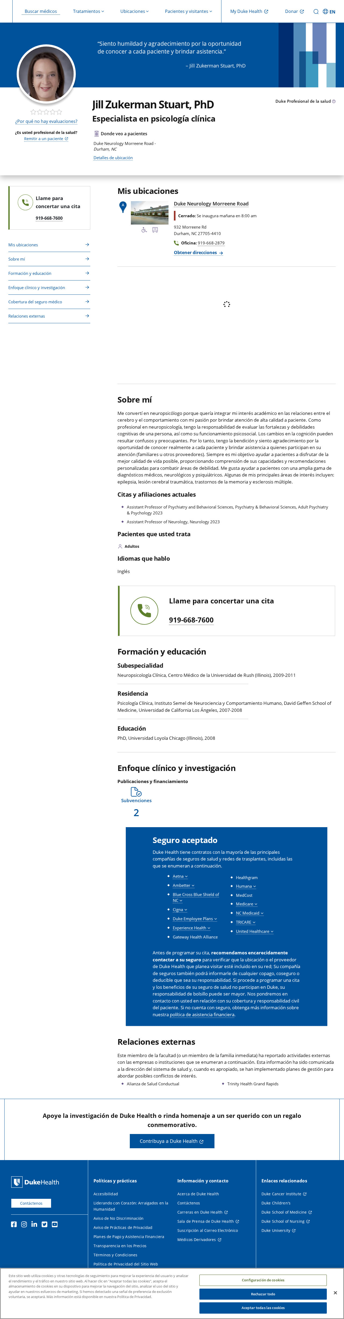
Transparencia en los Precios (120, 1245)
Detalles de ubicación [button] (113, 157)
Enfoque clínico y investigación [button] (36, 287)
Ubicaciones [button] (132, 11)
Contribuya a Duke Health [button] (169, 1141)
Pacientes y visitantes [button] (186, 11)
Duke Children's (276, 1203)
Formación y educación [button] (29, 273)
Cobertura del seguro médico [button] (35, 301)
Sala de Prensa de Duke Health (205, 1221)
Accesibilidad (106, 1193)
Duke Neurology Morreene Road (211, 203)
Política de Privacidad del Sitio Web (126, 1264)
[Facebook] (15, 1225)
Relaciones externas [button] (26, 316)
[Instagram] (25, 1225)
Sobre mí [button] (16, 259)
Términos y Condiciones (115, 1254)
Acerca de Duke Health (198, 1193)
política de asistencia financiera (202, 1014)
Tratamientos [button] (86, 11)
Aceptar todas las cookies (263, 1307)
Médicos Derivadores (196, 1239)
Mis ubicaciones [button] (23, 244)
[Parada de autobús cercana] (155, 231)
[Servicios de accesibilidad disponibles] (144, 231)
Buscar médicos (41, 11)
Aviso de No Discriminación (119, 1218)
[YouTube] (56, 1225)
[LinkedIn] (35, 1225)
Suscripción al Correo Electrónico (207, 1230)
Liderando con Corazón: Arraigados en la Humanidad (131, 1206)
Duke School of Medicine (284, 1212)
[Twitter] (46, 1225)
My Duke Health (246, 11)
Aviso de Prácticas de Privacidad (123, 1227)
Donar (291, 11)
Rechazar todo (263, 1294)
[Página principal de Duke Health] (36, 1182)
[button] (330, 11)
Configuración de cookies (263, 1280)
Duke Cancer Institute (281, 1193)
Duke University (275, 1230)
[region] (172, 1293)
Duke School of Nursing (282, 1221)
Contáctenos (31, 1203)
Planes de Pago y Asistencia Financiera (129, 1236)
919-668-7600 (191, 620)
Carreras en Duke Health (200, 1212)
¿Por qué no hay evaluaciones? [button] (46, 121)
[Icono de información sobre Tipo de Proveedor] (334, 101)
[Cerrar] (335, 1293)
